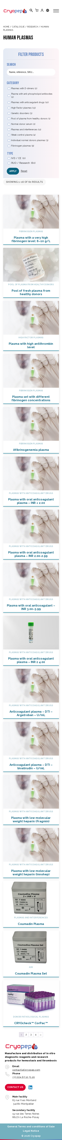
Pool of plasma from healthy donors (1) (30, 118)
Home (6, 27)
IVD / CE (18, 158)
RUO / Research (23, 163)
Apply (12, 171)
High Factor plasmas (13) (23, 108)
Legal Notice (31, 1131)
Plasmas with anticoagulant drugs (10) (30, 102)
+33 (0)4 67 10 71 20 (23, 1077)
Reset (24, 171)
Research (32, 27)
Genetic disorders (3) (21, 113)
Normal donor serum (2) (23, 124)
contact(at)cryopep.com (26, 1070)
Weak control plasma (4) (23, 135)
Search (11, 64)
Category (13, 83)
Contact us (15, 1087)
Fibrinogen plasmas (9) (22, 146)
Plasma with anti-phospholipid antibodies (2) (31, 95)
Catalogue (18, 27)
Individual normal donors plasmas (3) (29, 140)
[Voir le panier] (36, 10)
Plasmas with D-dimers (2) (24, 88)
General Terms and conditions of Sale (31, 1126)
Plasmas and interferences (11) (26, 129)
